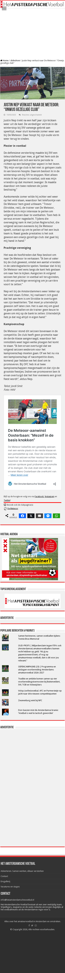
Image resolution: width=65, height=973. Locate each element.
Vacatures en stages (10, 886)
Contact (4, 876)
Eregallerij (5, 881)
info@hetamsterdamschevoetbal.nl (17, 900)
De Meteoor (13, 508)
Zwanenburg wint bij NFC (30, 700)
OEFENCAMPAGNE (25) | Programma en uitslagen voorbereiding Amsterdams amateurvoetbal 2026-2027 (37, 669)
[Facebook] (29, 925)
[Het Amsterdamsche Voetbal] (32, 4)
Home (5, 60)
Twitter (7, 500)
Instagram (49, 496)
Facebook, (39, 496)
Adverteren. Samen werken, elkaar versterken (22, 871)
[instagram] (35, 925)
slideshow (15, 60)
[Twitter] (32, 925)
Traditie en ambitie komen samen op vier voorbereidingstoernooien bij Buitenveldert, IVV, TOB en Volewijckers (39, 681)
